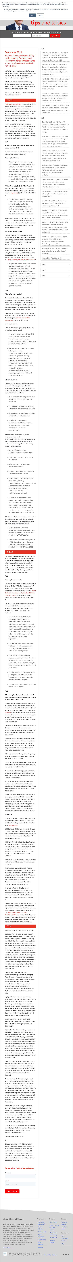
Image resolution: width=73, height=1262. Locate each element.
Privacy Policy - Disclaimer (50, 1255)
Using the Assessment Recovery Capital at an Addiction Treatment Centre (20, 593)
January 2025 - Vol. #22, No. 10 (51, 258)
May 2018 (8, 712)
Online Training (54, 1225)
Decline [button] (40, 15)
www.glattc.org (13, 193)
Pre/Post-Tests (42, 1232)
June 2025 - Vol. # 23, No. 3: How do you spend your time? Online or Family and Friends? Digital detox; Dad (54, 203)
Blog (62, 1244)
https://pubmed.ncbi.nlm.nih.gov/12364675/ (21, 260)
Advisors (40, 1247)
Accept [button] (32, 15)
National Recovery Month (13, 104)
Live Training (53, 1222)
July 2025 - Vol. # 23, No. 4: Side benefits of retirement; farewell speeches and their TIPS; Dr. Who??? (55, 194)
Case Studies (42, 1239)
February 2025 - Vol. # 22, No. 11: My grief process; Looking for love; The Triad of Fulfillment (55, 251)
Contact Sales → (8, 1247)
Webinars (64, 1241)
